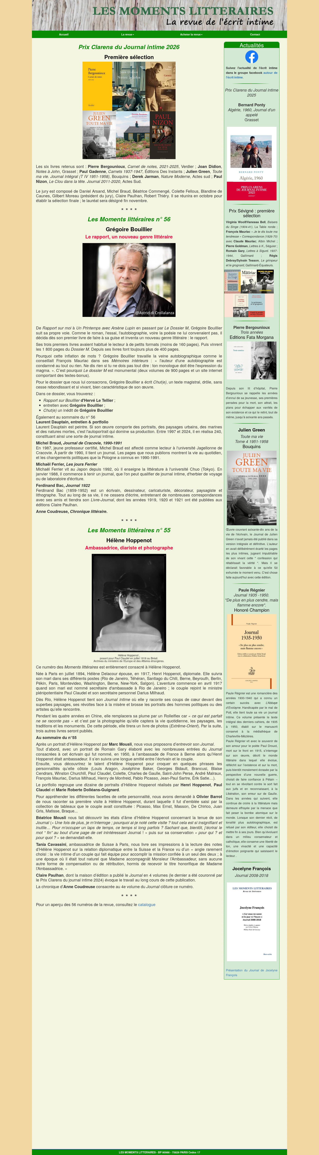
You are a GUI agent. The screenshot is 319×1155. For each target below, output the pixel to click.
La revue (126, 34)
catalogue (146, 904)
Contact (255, 34)
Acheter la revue (190, 34)
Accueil (63, 34)
